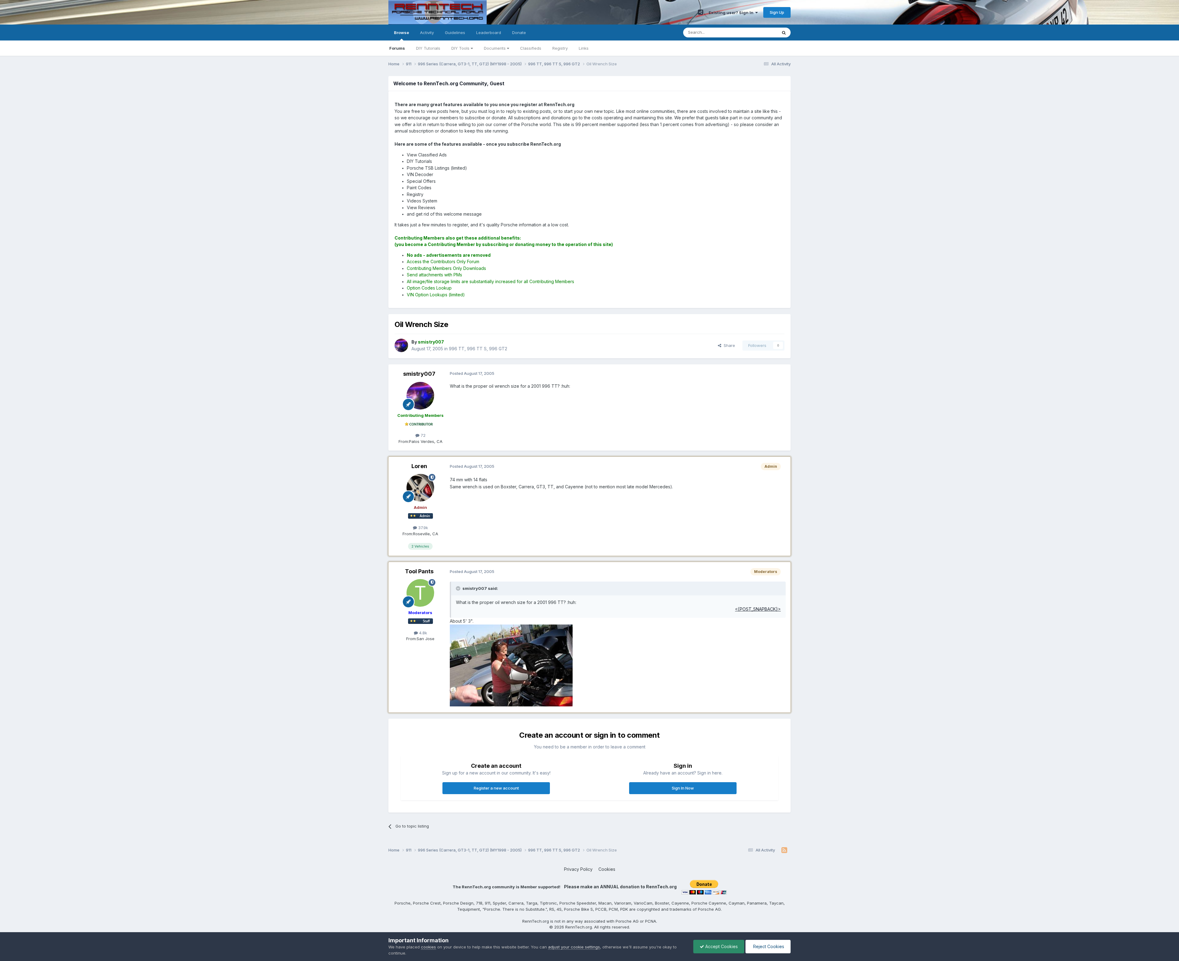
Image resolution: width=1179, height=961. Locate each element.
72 (422, 435)
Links (584, 48)
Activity (427, 32)
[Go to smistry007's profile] (401, 345)
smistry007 (419, 374)
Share (728, 345)
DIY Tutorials (428, 48)
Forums (397, 48)
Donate (519, 32)
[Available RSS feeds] (784, 850)
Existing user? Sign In (732, 12)
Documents (495, 48)
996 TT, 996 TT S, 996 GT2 (478, 348)
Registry (560, 48)
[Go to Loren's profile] (420, 488)
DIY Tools (461, 48)
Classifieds (530, 48)
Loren (419, 466)
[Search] (784, 32)
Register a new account (496, 788)
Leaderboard (488, 32)
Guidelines (455, 32)
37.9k (422, 527)
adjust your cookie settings (574, 946)
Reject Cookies (768, 946)
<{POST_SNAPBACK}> (758, 609)
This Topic (759, 32)
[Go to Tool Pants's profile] (420, 593)
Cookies (606, 869)
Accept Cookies (721, 946)
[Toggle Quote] (458, 588)
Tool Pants (419, 571)
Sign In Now (683, 788)
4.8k (422, 632)
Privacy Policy (578, 869)
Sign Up (777, 12)
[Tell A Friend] (700, 12)
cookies (428, 946)
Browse (401, 32)
